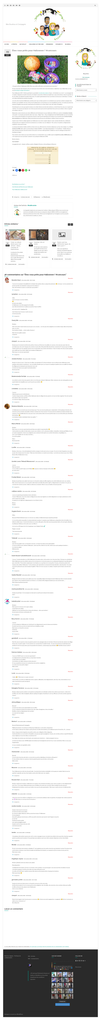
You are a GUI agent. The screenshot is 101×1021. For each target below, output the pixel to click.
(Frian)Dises (49, 44)
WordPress (20, 1014)
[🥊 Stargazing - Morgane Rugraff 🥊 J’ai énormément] (70, 980)
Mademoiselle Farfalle (19, 376)
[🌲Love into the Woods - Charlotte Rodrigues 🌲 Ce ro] (65, 974)
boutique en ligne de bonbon (22, 90)
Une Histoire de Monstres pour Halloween (22, 186)
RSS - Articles (31, 956)
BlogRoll (68, 44)
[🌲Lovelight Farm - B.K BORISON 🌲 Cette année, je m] (65, 996)
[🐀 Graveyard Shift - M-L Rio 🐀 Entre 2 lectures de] (65, 991)
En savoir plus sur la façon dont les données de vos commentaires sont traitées (49, 946)
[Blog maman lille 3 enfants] (86, 58)
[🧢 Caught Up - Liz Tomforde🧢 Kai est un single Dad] (59, 991)
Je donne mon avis (25, 197)
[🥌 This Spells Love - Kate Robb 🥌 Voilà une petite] (54, 974)
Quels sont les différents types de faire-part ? (64, 244)
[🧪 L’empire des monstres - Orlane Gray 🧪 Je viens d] (54, 996)
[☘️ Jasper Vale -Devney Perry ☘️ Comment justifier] (70, 996)
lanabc (14, 832)
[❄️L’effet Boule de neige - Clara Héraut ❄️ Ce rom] (70, 991)
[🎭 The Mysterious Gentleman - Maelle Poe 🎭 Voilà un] (59, 980)
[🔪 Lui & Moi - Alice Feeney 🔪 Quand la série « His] (70, 985)
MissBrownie (47, 197)
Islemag (6, 1014)
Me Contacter (86, 77)
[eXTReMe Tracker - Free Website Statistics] (29, 965)
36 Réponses (37, 197)
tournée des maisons (44, 93)
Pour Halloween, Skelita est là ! (19, 189)
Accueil (6, 44)
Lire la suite (21, 264)
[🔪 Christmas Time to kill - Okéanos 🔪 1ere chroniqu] (59, 996)
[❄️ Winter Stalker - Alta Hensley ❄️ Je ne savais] (54, 991)
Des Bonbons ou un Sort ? (18, 184)
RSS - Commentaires (33, 958)
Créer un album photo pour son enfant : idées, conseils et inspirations (16, 246)
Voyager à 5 (59, 44)
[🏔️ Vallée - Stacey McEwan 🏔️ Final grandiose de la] (65, 980)
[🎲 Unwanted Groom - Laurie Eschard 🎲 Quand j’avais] (59, 974)
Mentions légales (8, 956)
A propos (14, 44)
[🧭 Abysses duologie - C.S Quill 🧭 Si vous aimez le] (65, 985)
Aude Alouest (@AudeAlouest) (21, 555)
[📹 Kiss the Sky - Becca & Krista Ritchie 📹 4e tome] (54, 985)
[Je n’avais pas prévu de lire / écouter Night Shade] (70, 974)
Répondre (70, 278)
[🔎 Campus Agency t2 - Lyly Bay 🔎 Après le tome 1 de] (59, 985)
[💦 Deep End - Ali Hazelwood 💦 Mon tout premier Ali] (54, 980)
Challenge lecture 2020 (36, 44)
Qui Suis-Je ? (23, 44)
